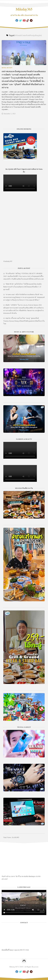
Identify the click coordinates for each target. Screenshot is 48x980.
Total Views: (7, 837)
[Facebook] (17, 20)
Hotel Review (7, 68)
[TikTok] (27, 20)
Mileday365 (24, 9)
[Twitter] (20, 20)
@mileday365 (7, 261)
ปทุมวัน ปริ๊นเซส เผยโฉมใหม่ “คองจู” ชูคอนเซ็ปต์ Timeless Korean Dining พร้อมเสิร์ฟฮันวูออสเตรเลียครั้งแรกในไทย (24, 321)
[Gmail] (31, 20)
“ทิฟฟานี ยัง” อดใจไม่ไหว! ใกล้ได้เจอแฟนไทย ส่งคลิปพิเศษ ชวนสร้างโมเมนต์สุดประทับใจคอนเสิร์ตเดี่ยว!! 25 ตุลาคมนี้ (22, 286)
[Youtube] (24, 20)
